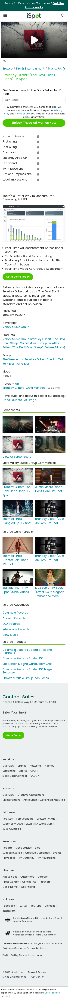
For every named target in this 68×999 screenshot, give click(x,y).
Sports (23, 771)
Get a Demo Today (18, 277)
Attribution (30, 800)
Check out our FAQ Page (19, 400)
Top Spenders (24, 819)
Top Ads (8, 819)
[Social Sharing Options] (4, 60)
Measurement (11, 800)
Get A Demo (13, 735)
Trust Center (36, 976)
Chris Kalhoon (35, 388)
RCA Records (11, 624)
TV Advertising (47, 858)
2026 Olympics (12, 829)
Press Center (11, 882)
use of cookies (52, 992)
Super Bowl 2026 (13, 824)
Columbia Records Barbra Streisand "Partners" (27, 651)
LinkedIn (50, 906)
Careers (42, 877)
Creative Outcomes (37, 853)
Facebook (9, 906)
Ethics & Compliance (14, 976)
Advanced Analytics (52, 800)
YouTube (36, 906)
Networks (35, 766)
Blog (37, 848)
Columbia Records (15, 613)
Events (57, 853)
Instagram (9, 911)
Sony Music (10, 635)
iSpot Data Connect (15, 776)
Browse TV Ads (46, 819)
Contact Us (29, 882)
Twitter (22, 906)
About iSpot (10, 877)
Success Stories (12, 853)
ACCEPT (5, 996)
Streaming (9, 771)
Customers (27, 877)
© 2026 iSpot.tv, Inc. (14, 972)
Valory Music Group (16, 327)
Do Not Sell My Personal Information (23, 955)
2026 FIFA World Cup (39, 824)
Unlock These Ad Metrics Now (34, 123)
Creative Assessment (31, 795)
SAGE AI (35, 776)
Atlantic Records (14, 618)
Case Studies (24, 848)
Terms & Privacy (37, 972)
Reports (7, 848)
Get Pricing (28, 887)
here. (43, 948)
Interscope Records (16, 629)
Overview (8, 766)
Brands (22, 766)
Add (17, 383)
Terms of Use (22, 113)
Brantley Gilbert (13, 388)
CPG (33, 771)
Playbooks (9, 858)
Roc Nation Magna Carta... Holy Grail (27, 664)
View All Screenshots (17, 457)
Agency (49, 766)
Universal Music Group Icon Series (26, 678)
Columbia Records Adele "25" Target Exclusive (28, 670)
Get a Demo (10, 887)
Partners (45, 882)
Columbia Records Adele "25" (23, 658)
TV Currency (26, 858)
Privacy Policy (40, 723)
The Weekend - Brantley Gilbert (24, 359)
